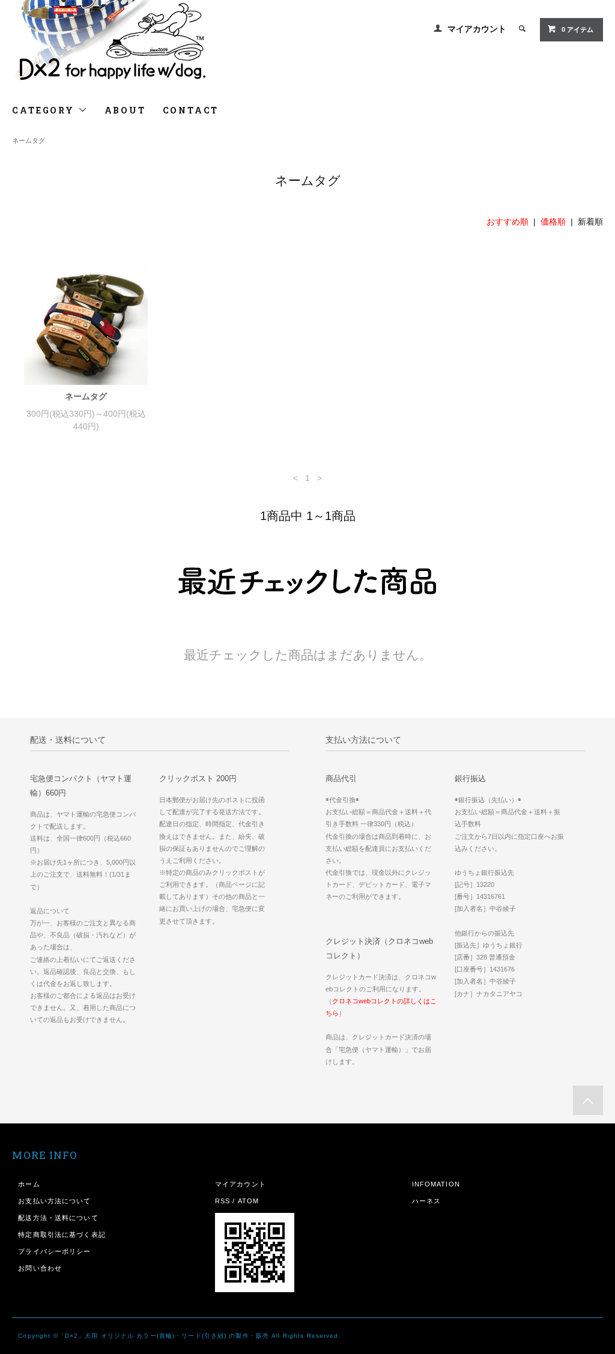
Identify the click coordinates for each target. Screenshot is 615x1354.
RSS (222, 1200)
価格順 (553, 221)
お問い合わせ (40, 1268)
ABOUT (125, 110)
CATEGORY (44, 110)
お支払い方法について (54, 1200)
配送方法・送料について (58, 1217)
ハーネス (426, 1200)
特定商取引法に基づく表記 (61, 1234)
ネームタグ (28, 140)
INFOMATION (436, 1184)
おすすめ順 (507, 221)
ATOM (248, 1200)
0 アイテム (577, 29)
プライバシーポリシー (54, 1251)
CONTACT (191, 110)
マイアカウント (476, 29)
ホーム (29, 1184)
